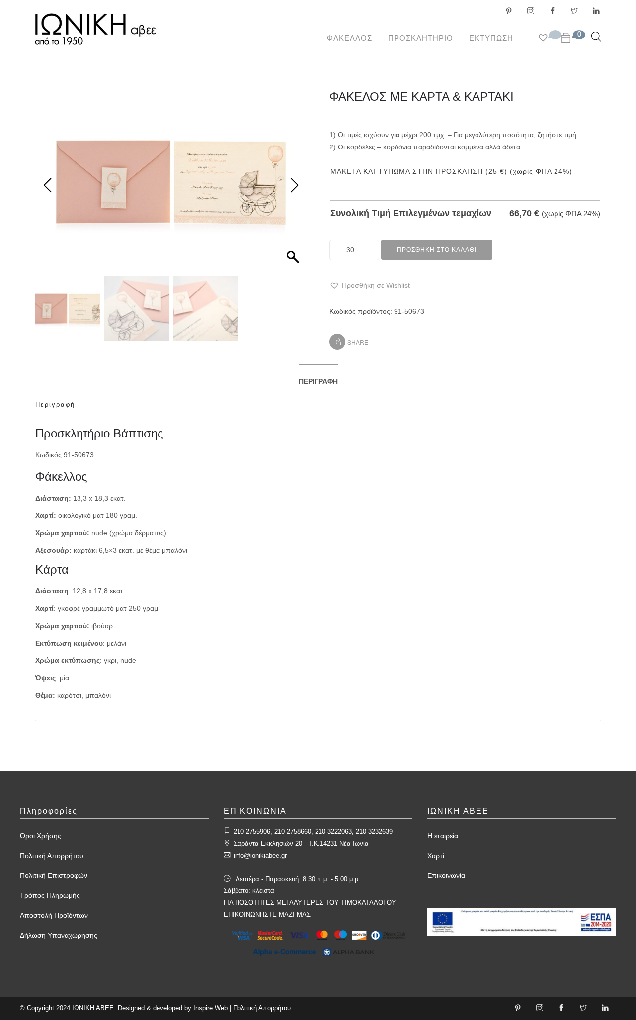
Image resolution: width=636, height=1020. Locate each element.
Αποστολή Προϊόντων (54, 915)
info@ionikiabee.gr (260, 855)
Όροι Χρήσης (40, 836)
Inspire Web (210, 1008)
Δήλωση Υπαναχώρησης (58, 935)
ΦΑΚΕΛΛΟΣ (349, 38)
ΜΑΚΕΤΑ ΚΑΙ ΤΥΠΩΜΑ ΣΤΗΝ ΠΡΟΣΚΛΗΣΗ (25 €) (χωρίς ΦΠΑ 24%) (451, 171)
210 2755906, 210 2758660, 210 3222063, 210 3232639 (313, 831)
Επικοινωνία (446, 875)
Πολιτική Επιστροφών (53, 875)
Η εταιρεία (442, 836)
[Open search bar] (596, 36)
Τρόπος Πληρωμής (50, 895)
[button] (369, 285)
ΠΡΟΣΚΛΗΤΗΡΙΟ (420, 38)
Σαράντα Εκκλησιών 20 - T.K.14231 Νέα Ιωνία (301, 843)
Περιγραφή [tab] (318, 381)
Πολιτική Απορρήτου (51, 856)
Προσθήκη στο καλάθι (437, 249)
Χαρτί (435, 856)
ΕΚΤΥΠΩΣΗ (491, 38)
